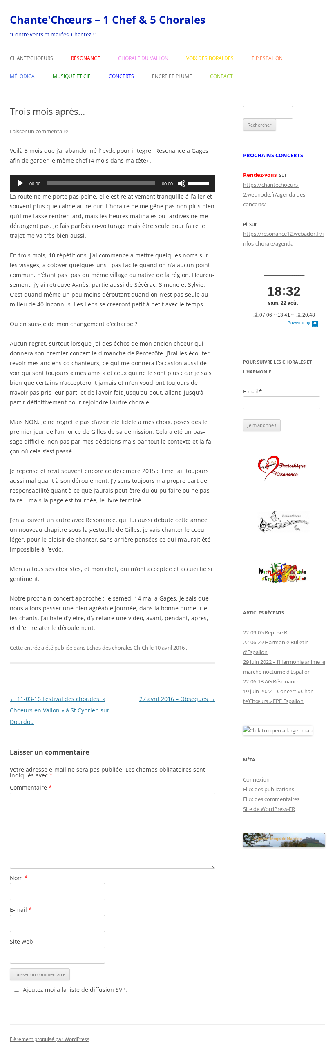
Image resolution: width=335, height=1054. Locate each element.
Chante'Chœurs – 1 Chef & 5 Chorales (107, 19)
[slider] (199, 182)
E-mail (21, 909)
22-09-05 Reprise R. (265, 632)
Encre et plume (172, 76)
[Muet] (182, 183)
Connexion (256, 779)
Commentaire (31, 787)
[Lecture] (20, 183)
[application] (112, 183)
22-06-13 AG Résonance (271, 681)
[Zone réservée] (284, 522)
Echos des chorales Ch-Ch (117, 647)
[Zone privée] (284, 468)
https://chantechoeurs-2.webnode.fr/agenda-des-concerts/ (275, 194)
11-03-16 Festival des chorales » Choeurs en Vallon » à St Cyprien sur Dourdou (59, 710)
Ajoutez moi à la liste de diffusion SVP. (75, 990)
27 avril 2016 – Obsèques (177, 699)
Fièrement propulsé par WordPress (49, 1039)
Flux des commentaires (271, 799)
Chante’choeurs (31, 58)
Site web (21, 941)
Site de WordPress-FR (269, 809)
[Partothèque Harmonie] (284, 573)
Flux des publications (268, 789)
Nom (19, 878)
